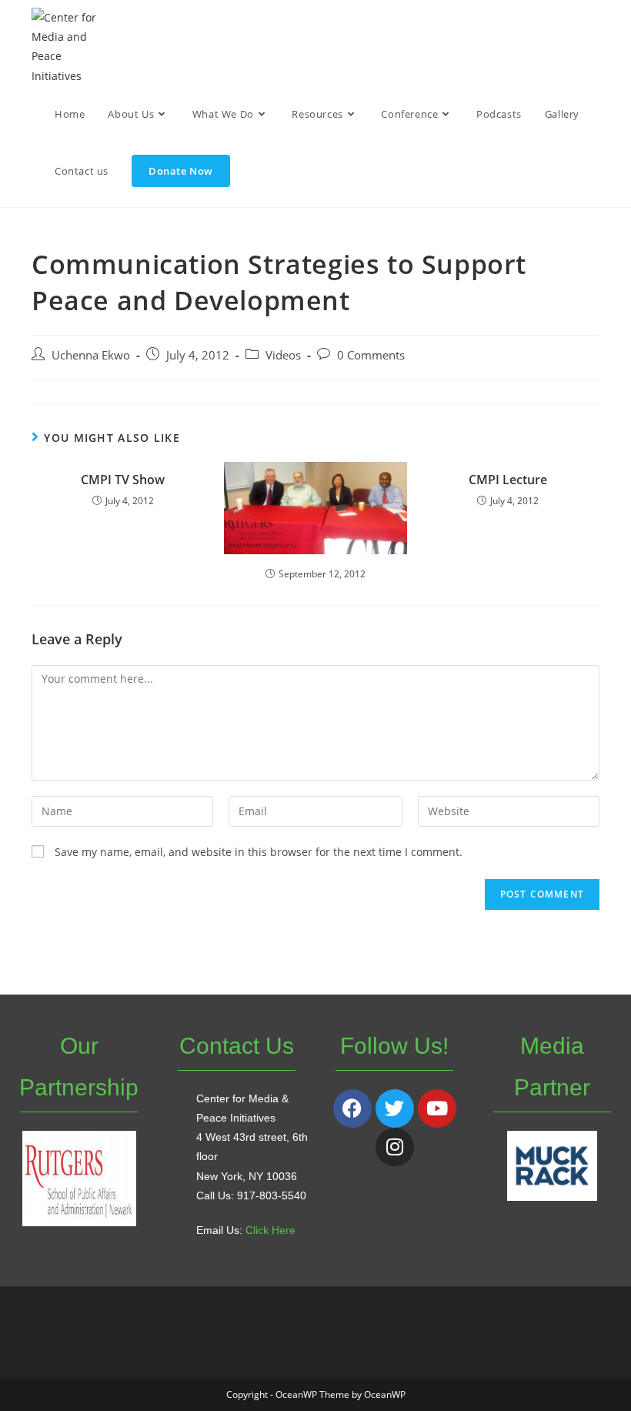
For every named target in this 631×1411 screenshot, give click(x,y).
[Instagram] (395, 1147)
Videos (283, 355)
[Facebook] (352, 1108)
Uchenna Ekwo (91, 355)
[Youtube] (437, 1108)
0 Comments (371, 355)
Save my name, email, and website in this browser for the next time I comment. (258, 851)
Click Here (270, 1230)
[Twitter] (395, 1108)
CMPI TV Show (123, 479)
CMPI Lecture (508, 479)
